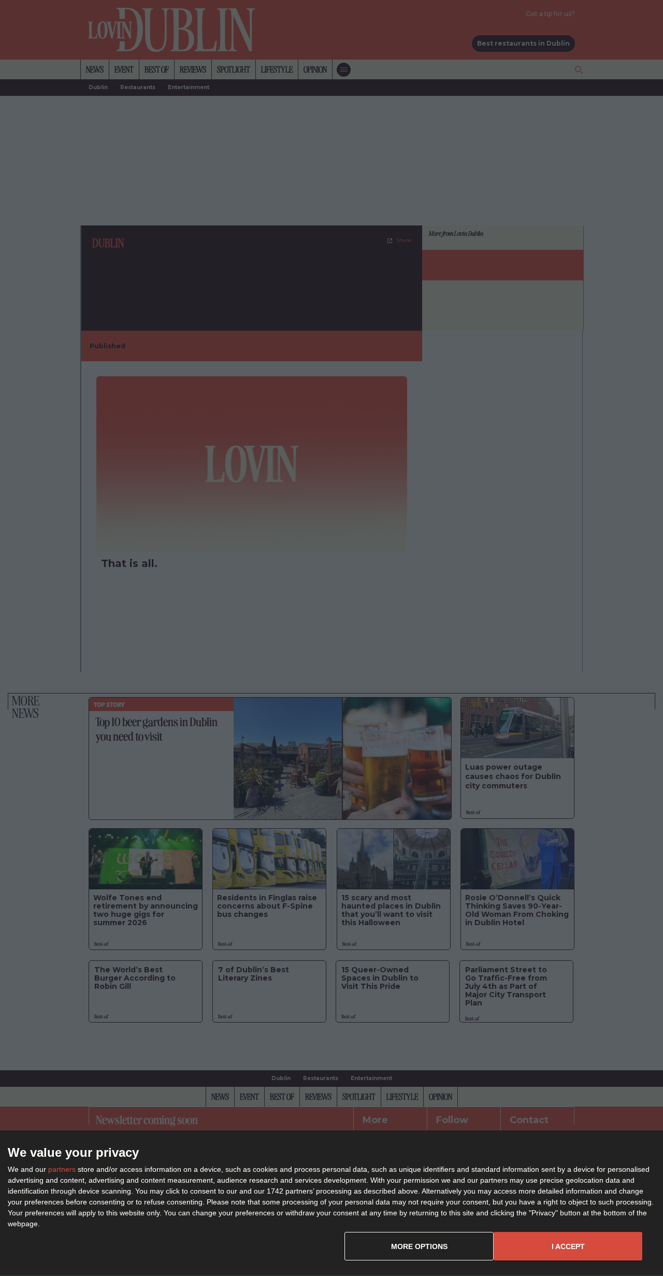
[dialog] (331, 1203)
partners (62, 1169)
